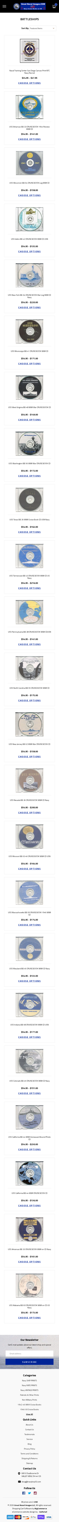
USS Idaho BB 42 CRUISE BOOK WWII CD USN (29, 239)
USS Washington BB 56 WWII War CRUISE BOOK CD (29, 463)
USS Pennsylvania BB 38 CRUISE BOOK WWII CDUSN (29, 632)
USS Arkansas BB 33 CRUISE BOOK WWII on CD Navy (29, 1249)
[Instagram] (35, 1493)
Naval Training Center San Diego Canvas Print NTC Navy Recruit (29, 71)
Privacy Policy (29, 1448)
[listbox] (43, 28)
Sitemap (29, 1463)
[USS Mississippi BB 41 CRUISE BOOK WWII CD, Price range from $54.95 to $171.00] (29, 331)
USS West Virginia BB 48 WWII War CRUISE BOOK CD (29, 407)
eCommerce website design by (25, 1511)
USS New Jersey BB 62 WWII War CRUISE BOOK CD (29, 744)
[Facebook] (23, 1493)
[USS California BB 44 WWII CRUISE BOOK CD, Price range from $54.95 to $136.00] (29, 1173)
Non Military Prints (29, 1399)
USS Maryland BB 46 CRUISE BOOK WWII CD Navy (29, 968)
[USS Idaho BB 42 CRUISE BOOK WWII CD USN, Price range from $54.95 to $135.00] (29, 219)
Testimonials (29, 1434)
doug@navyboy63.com (31, 1481)
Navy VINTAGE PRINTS (29, 1390)
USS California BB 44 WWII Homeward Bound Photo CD (29, 1138)
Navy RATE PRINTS (29, 1385)
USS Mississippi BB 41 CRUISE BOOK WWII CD (29, 351)
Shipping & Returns (30, 1458)
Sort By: (25, 28)
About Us (29, 1424)
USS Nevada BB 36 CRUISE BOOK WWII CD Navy (29, 800)
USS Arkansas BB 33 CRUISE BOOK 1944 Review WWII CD (29, 128)
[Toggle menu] (4, 6)
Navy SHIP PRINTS (29, 1380)
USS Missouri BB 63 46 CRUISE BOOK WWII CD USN (29, 856)
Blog (29, 1443)
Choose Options (29, 83)
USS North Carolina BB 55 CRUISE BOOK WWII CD (30, 688)
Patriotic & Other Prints (29, 1394)
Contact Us (29, 1429)
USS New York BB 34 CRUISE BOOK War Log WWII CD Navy (29, 296)
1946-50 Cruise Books (29, 1409)
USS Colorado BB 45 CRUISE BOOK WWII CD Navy (29, 1081)
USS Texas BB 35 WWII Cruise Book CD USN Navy (30, 519)
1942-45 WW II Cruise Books (29, 1404)
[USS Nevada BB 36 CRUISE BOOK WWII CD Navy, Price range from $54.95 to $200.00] (29, 780)
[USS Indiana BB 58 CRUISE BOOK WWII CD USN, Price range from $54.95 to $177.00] (29, 1005)
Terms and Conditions (29, 1453)
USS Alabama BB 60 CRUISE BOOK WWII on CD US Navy (29, 1306)
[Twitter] (29, 1493)
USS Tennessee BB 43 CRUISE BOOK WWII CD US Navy (29, 577)
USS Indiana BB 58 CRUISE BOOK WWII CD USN (29, 1025)
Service (29, 1439)
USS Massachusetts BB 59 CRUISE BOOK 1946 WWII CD (29, 913)
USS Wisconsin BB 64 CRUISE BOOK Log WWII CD (29, 183)
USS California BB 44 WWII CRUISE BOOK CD (29, 1193)
